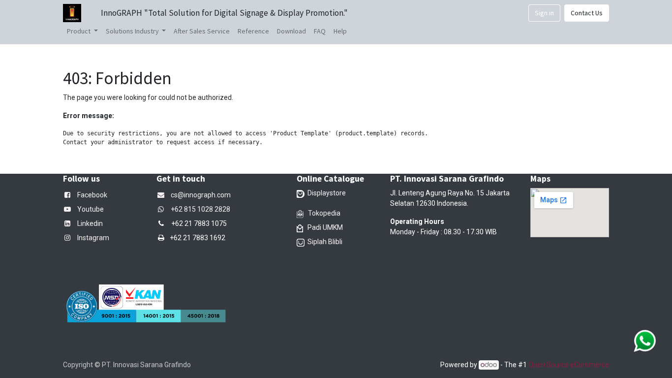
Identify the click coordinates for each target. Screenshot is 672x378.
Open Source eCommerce (568, 365)
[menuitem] (202, 31)
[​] (162, 209)
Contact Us (587, 12)
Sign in (544, 12)
